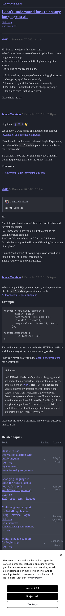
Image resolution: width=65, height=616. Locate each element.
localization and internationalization (21, 134)
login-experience (10, 466)
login (12, 498)
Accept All (32, 588)
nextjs (20, 498)
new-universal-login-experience (17, 470)
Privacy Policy (34, 577)
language (6, 26)
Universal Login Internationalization (25, 172)
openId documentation (48, 357)
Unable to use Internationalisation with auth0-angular (17, 454)
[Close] (61, 555)
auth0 (14, 26)
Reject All (32, 596)
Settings (32, 604)
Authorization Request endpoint (19, 294)
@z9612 (18, 124)
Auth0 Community (12, 3)
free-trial (6, 530)
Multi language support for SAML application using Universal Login (16, 510)
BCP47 (26, 384)
